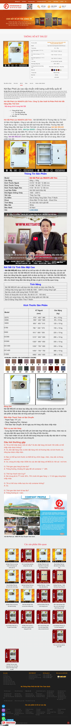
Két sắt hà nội (61, 692)
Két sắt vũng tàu (50, 691)
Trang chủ (18, 1)
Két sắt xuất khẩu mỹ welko (35, 675)
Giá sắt (5, 710)
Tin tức (49, 1)
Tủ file (48, 710)
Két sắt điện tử (50, 692)
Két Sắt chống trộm (8, 700)
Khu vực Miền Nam (48, 677)
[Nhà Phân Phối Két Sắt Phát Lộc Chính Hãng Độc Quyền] (20, 389)
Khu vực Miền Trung (48, 676)
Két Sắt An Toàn (7, 677)
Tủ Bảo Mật (32, 678)
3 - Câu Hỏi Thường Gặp (20, 114)
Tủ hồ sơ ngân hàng (51, 712)
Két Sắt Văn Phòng (33, 676)
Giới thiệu (24, 1)
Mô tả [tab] (21, 83)
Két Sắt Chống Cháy (8, 680)
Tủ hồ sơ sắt (49, 709)
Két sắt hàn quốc (29, 693)
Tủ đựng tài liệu (7, 712)
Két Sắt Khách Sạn (8, 678)
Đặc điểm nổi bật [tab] (7, 83)
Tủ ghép (27, 710)
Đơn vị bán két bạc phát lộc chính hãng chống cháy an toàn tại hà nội (43, 627)
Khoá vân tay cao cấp (19, 700)
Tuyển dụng (55, 1)
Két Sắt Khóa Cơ (18, 696)
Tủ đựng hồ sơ (18, 712)
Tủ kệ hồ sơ (60, 713)
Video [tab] (26, 83)
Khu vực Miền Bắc (47, 675)
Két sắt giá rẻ (39, 693)
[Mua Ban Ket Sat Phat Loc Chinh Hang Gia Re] (51, 156)
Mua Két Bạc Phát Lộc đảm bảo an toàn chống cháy (59, 565)
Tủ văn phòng (61, 712)
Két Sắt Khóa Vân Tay (30, 696)
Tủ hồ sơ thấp (18, 709)
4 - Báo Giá (13, 116)
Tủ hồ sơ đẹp (7, 709)
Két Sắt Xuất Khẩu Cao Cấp (35, 677)
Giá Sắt (48, 713)
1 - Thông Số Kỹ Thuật (16, 110)
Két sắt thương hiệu (30, 695)
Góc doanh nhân (31, 1)
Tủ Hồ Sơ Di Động (29, 713)
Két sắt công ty (61, 693)
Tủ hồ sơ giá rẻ (29, 712)
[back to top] (68, 723)
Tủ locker (38, 710)
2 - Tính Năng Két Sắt (19, 112)
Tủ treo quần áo (18, 710)
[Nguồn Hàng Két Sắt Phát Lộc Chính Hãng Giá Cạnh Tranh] (35, 515)
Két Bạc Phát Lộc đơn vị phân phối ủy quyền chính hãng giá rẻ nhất (27, 627)
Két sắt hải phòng (19, 691)
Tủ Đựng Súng (7, 676)
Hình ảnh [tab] (16, 83)
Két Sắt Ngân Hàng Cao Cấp (9, 684)
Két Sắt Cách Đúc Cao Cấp (9, 682)
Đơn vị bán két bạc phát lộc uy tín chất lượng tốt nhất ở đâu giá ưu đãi (59, 606)
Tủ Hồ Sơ (6, 675)
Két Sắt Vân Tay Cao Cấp (9, 681)
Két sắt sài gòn (7, 691)
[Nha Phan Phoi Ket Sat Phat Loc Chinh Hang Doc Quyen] (51, 389)
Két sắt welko (18, 693)
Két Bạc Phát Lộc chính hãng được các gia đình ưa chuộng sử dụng (43, 565)
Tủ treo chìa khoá (62, 709)
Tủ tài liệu (38, 709)
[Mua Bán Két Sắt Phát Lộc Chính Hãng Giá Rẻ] (20, 156)
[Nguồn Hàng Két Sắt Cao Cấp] (35, 364)
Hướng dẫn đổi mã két (41, 1)
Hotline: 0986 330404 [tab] (40, 83)
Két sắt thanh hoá (62, 691)
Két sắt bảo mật (7, 695)
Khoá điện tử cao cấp (30, 700)
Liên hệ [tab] (31, 83)
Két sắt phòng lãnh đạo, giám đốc (61, 698)
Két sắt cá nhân (18, 695)
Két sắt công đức (61, 695)
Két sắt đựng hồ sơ (62, 696)
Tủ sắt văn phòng (29, 709)
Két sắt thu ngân (50, 695)
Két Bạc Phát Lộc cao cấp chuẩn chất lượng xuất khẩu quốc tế (12, 565)
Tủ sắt (59, 710)
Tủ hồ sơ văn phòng (40, 712)
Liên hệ (61, 1)
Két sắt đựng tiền (8, 693)
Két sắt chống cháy (40, 695)
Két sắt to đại (50, 693)
